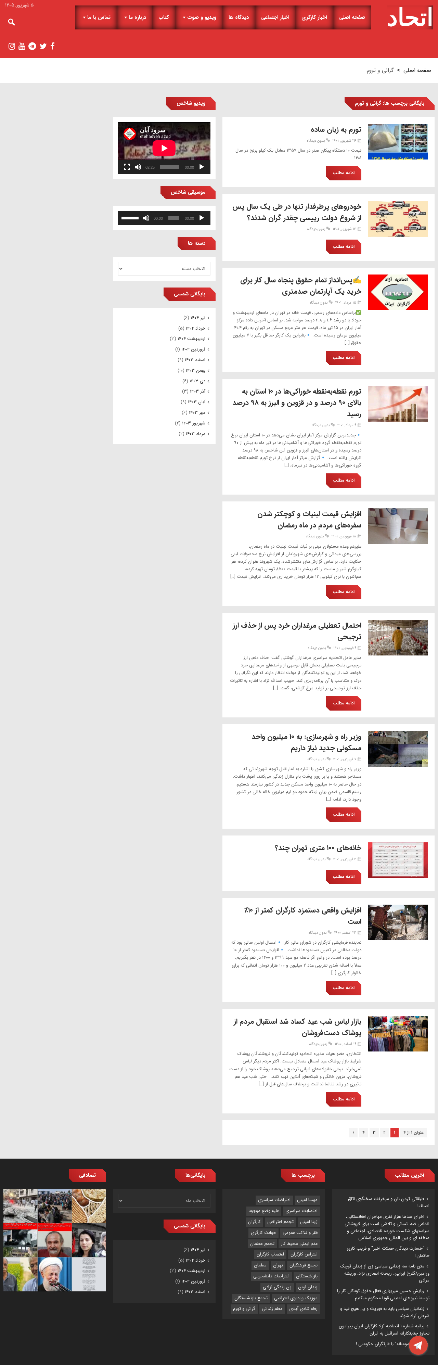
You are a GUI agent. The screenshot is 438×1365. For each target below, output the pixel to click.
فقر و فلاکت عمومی (300, 1232)
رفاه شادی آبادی (303, 1308)
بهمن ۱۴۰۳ (195, 370)
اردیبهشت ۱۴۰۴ (191, 338)
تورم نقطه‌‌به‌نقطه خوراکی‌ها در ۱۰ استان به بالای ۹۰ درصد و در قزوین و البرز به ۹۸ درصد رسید (296, 403)
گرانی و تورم (244, 1308)
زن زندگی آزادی (277, 1287)
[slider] (131, 217)
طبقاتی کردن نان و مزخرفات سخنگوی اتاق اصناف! (388, 1202)
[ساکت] (137, 167)
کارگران (254, 1221)
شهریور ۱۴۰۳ (193, 423)
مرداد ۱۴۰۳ (195, 433)
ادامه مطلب (344, 173)
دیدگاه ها (239, 17)
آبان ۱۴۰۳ (196, 402)
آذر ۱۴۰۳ (197, 391)
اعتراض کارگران (304, 1254)
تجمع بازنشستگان (251, 1298)
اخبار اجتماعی (275, 17)
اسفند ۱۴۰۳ (195, 359)
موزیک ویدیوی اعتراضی (296, 1298)
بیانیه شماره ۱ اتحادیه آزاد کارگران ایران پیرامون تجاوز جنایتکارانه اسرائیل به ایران (384, 1330)
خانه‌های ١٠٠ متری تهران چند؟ (318, 848)
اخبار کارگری (314, 17)
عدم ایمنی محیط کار (299, 1243)
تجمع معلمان (262, 1243)
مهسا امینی (307, 1199)
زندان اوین (308, 1287)
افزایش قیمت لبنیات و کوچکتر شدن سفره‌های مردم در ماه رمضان (309, 519)
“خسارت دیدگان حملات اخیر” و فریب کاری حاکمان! (388, 1252)
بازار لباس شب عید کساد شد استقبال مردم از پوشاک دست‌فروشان (297, 1027)
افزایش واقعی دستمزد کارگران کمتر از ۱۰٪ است (302, 916)
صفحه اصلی (352, 17)
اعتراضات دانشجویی (271, 1276)
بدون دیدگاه (316, 141)
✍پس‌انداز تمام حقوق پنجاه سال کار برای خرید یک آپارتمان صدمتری (300, 286)
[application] (164, 148)
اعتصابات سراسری (301, 1210)
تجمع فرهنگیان (303, 1265)
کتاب (163, 17)
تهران (278, 1265)
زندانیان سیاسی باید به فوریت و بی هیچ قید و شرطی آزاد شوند (384, 1312)
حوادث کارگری (263, 1232)
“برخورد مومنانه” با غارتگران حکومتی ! (390, 1344)
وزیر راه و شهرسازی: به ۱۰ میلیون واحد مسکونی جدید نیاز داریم (306, 742)
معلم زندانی (272, 1308)
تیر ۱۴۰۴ (198, 317)
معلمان (260, 1265)
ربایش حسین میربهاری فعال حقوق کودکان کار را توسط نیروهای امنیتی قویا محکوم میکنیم (383, 1294)
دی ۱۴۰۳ (197, 381)
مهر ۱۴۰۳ (197, 412)
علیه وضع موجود (264, 1210)
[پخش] (201, 167)
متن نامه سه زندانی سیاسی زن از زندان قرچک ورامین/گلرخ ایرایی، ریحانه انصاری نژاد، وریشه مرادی (384, 1273)
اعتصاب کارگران (270, 1254)
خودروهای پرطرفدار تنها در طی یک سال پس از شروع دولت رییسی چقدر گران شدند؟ (296, 212)
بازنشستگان (307, 1276)
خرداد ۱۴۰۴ (195, 328)
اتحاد (410, 17)
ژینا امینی (309, 1221)
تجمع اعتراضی (280, 1221)
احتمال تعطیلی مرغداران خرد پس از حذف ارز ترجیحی (297, 631)
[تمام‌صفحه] (127, 167)
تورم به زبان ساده (336, 129)
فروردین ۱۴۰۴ (193, 349)
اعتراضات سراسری (274, 1199)
